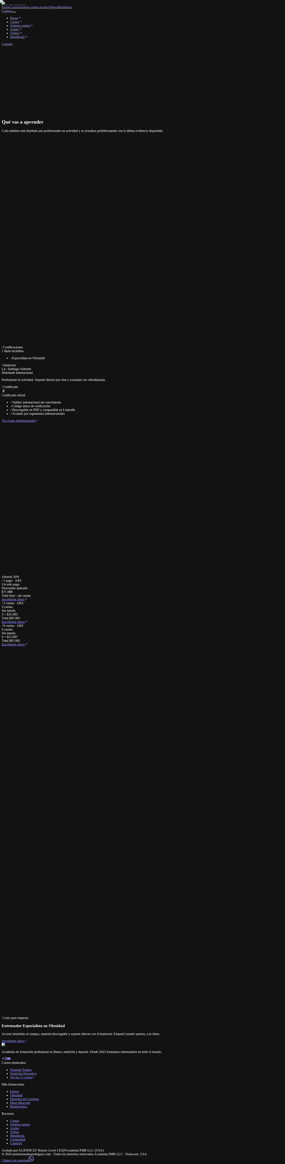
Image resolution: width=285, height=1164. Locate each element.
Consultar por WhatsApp (18, 1019)
